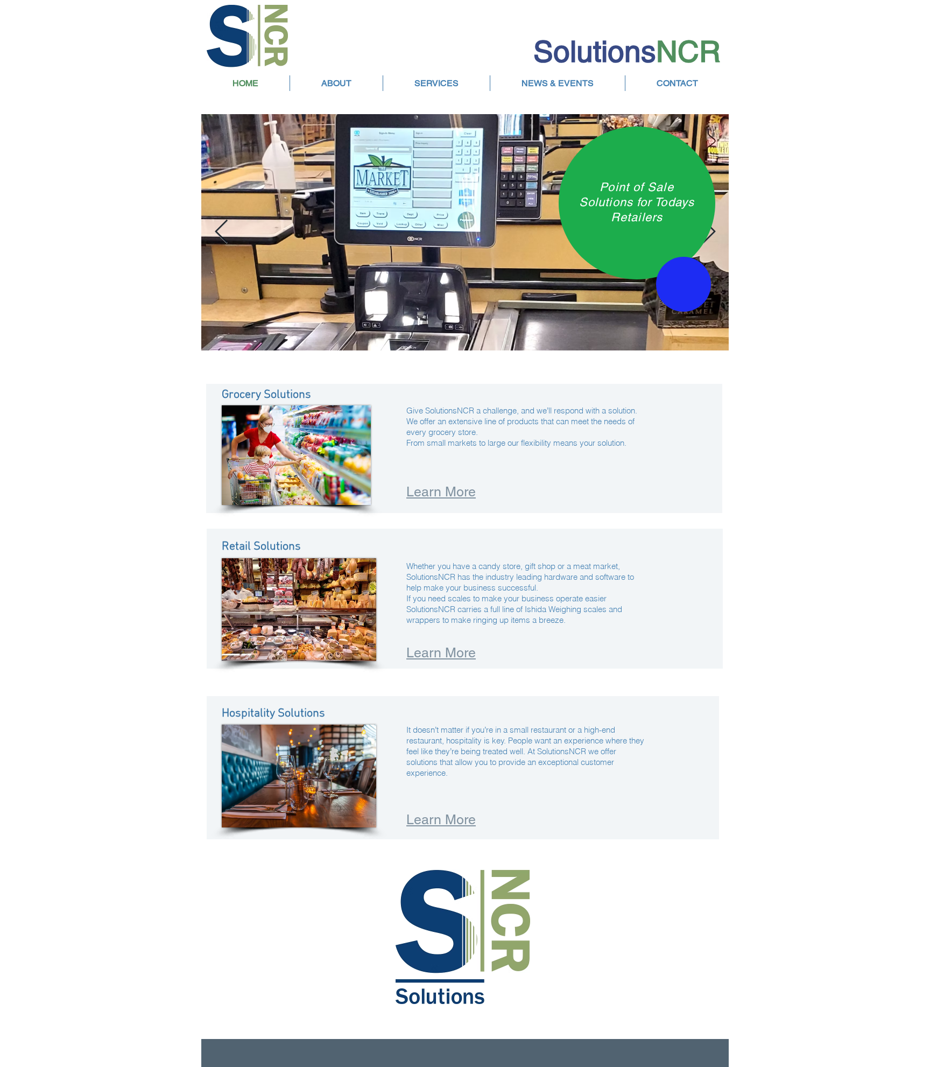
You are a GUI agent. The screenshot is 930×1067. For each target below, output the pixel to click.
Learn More (441, 653)
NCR (688, 51)
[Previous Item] (221, 232)
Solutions (594, 51)
